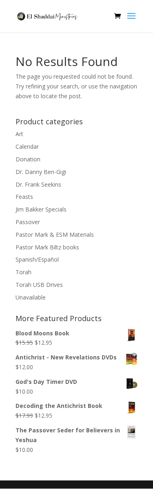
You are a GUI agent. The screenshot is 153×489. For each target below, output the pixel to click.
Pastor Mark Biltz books (47, 247)
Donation (28, 159)
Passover (28, 222)
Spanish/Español (37, 259)
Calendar (27, 146)
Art (19, 134)
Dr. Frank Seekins (38, 184)
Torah (23, 272)
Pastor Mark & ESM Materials (55, 234)
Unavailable (31, 297)
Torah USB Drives (39, 285)
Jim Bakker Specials (41, 209)
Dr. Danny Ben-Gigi (41, 172)
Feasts (24, 196)
